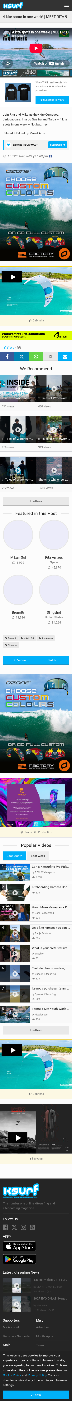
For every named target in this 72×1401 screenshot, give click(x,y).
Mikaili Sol (18, 557)
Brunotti (18, 612)
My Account (11, 1327)
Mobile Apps (44, 1336)
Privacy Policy (37, 1375)
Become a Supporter (16, 1336)
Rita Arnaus (54, 557)
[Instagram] (24, 1228)
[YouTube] (32, 1228)
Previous (21, 660)
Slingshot (54, 612)
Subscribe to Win (52, 99)
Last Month (14, 856)
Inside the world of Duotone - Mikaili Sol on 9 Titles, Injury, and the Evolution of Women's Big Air (19, 398)
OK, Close (36, 1394)
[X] (15, 1228)
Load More (36, 501)
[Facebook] (6, 1228)
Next (50, 660)
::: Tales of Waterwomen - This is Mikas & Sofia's (19, 439)
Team (40, 1345)
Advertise (42, 1327)
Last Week (38, 856)
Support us (56, 144)
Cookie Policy (12, 1375)
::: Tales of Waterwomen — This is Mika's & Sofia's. (19, 479)
